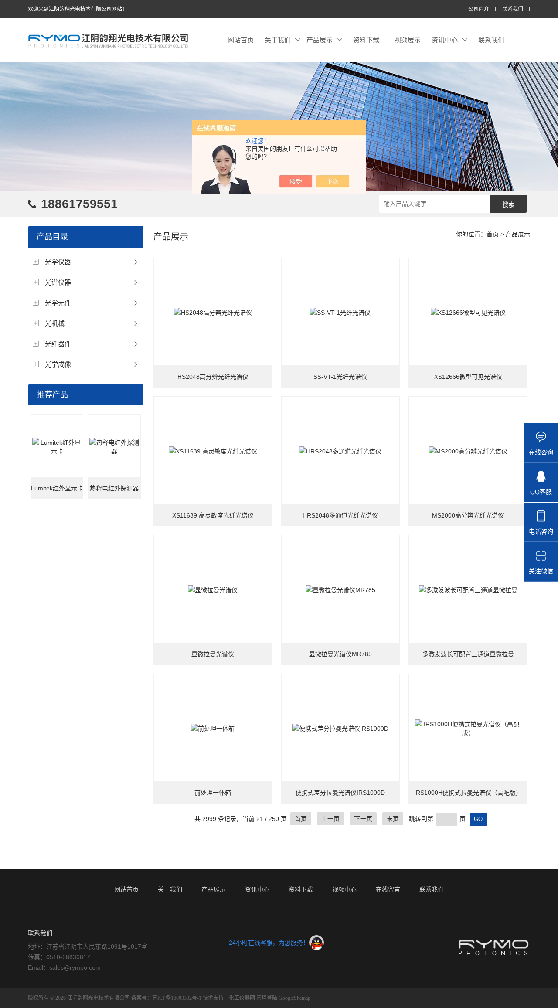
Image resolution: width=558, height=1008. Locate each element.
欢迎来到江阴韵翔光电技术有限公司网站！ (77, 9)
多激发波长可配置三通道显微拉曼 (468, 653)
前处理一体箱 (212, 792)
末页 (393, 818)
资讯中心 (445, 40)
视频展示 (408, 40)
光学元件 (58, 302)
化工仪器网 (242, 998)
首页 (493, 234)
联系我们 (512, 9)
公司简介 (478, 9)
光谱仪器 (58, 282)
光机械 (55, 323)
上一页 (330, 818)
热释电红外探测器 (114, 488)
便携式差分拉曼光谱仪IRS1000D (340, 792)
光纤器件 (58, 343)
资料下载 (366, 40)
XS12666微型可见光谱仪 (468, 376)
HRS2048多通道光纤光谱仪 (340, 515)
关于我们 (278, 40)
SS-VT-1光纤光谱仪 (340, 376)
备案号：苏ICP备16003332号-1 (166, 998)
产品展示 (319, 40)
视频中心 (344, 889)
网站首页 (241, 40)
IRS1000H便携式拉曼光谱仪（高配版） (468, 792)
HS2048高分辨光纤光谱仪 (212, 376)
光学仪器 (58, 262)
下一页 (363, 818)
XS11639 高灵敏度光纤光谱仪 (213, 515)
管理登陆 (266, 998)
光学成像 (58, 364)
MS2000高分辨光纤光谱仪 (468, 515)
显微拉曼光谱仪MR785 (340, 653)
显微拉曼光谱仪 (212, 653)
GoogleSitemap (294, 998)
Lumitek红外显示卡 (57, 488)
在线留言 (388, 889)
